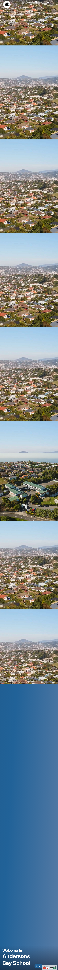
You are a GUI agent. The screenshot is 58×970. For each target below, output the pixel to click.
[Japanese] (47, 968)
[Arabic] (54, 968)
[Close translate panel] (55, 966)
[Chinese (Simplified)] (44, 968)
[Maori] (51, 968)
